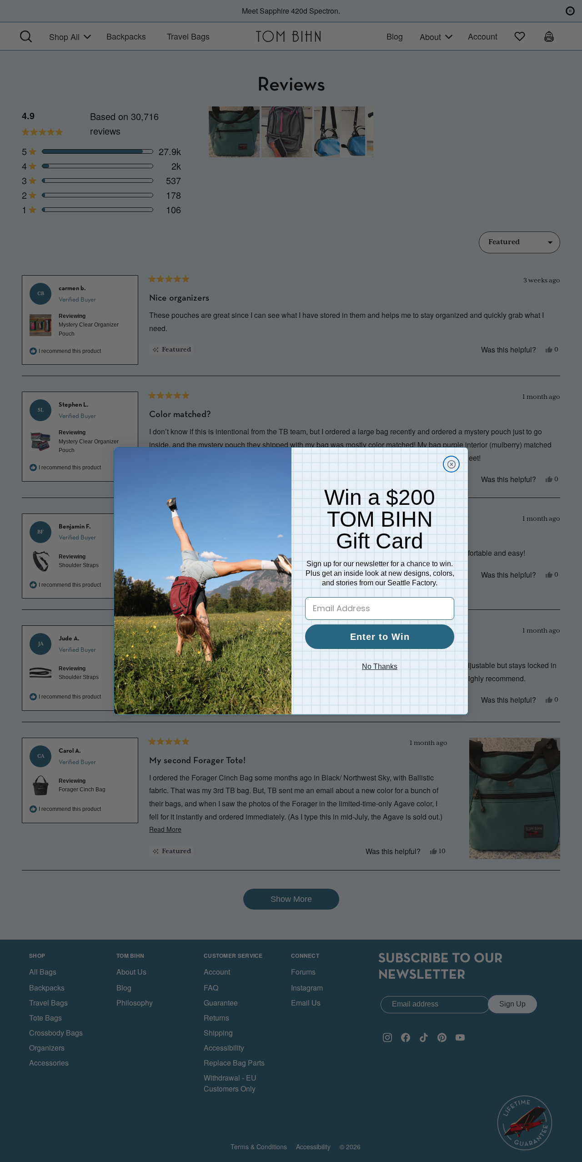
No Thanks (379, 666)
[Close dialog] (451, 464)
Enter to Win (380, 637)
